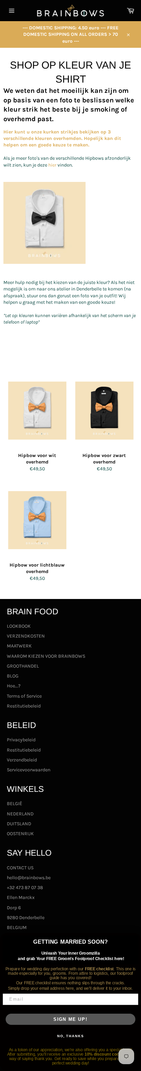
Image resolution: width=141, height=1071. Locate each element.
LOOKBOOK (19, 626)
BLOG (12, 676)
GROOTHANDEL (23, 666)
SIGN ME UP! (70, 1019)
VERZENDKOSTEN (26, 636)
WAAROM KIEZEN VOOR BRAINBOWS (46, 656)
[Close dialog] (134, 939)
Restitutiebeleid (24, 706)
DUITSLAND (19, 824)
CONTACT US (20, 868)
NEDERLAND (20, 814)
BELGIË (14, 803)
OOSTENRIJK (20, 834)
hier (52, 165)
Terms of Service (24, 696)
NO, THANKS (70, 1036)
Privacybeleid (21, 740)
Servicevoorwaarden (28, 770)
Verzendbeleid (22, 760)
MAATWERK (19, 646)
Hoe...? (14, 686)
